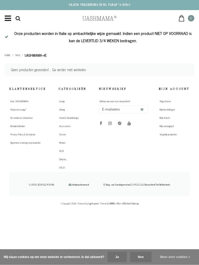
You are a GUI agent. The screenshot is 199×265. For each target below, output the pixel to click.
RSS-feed (127, 203)
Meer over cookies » (175, 257)
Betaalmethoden (17, 126)
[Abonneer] (142, 110)
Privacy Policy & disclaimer (22, 134)
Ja (117, 257)
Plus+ (119, 203)
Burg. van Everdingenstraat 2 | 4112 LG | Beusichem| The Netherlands (137, 184)
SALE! (62, 167)
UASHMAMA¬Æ (36, 55)
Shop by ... (63, 159)
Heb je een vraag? (18, 109)
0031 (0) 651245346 (42, 184)
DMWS (112, 203)
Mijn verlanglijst (167, 126)
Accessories (65, 126)
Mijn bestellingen (167, 109)
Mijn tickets (165, 118)
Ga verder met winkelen (69, 70)
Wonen (62, 143)
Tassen (62, 134)
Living (62, 101)
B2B (61, 151)
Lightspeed (93, 203)
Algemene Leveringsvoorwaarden (25, 143)
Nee (141, 257)
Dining (62, 109)
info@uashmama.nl (80, 184)
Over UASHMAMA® (19, 101)
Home (8, 55)
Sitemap (135, 203)
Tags (17, 55)
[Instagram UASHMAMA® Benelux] (110, 123)
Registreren (165, 101)
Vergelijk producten (168, 134)
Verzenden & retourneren (21, 118)
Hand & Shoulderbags (69, 118)
